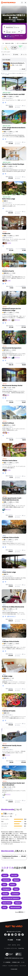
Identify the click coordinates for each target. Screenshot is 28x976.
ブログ (9, 944)
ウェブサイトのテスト (13, 965)
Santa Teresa (7, 903)
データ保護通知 (6, 962)
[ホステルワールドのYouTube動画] (16, 934)
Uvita (4, 907)
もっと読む (7, 74)
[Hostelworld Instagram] (12, 934)
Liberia (5, 875)
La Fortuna (15, 893)
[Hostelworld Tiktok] (22, 934)
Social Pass (21, 948)
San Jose (14, 875)
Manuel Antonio (15, 907)
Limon (16, 889)
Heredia (5, 893)
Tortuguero (6, 889)
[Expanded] (3, 43)
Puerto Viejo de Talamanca (11, 898)
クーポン (23, 962)
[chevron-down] (15, 815)
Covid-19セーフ (12, 616)
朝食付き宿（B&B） (7, 92)
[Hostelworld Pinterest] (19, 934)
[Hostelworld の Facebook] (5, 934)
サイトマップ (23, 965)
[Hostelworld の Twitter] (9, 934)
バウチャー (4, 965)
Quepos (12, 884)
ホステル (4, 231)
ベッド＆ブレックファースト (10, 948)
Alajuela (16, 880)
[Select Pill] (22, 2)
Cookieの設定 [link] (14, 969)
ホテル (4, 535)
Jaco (4, 884)
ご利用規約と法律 (15, 962)
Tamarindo (6, 880)
